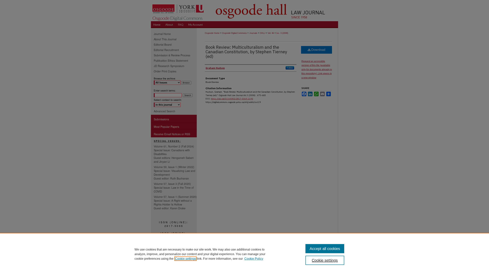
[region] (244, 254)
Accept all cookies (325, 249)
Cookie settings (185, 258)
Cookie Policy (253, 258)
